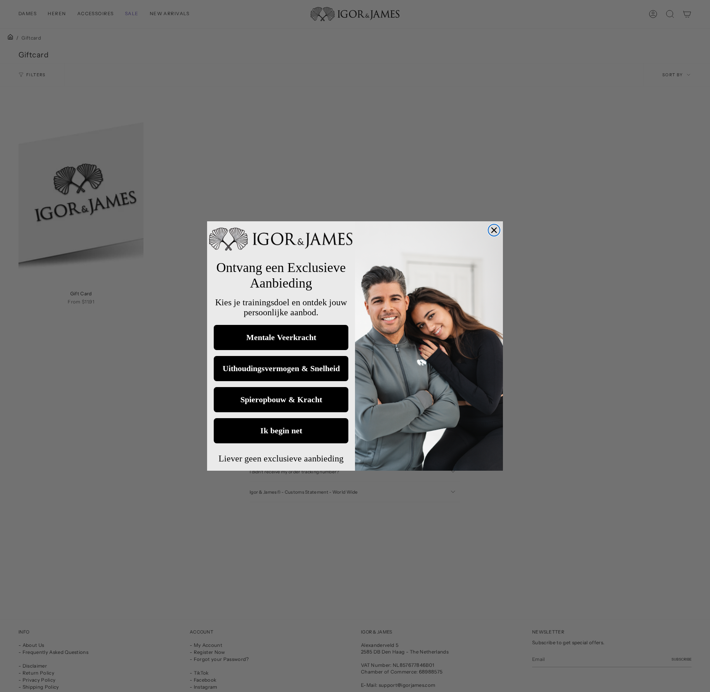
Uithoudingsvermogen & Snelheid (281, 368)
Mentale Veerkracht (281, 337)
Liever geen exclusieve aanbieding (281, 458)
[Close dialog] (494, 230)
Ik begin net (281, 430)
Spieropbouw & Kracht (281, 399)
